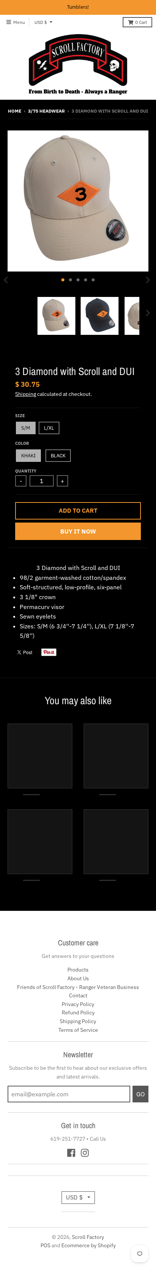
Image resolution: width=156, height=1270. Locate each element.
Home (14, 111)
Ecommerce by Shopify (88, 1245)
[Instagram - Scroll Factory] (84, 1152)
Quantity (25, 471)
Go (140, 1094)
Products (78, 969)
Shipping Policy (78, 1021)
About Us (78, 978)
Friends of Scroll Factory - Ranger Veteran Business (78, 987)
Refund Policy (78, 1012)
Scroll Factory (88, 1237)
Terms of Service (78, 1030)
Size (20, 415)
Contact (78, 995)
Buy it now (78, 531)
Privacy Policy (78, 1004)
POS (45, 1245)
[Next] (147, 280)
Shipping (25, 394)
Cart (141, 22)
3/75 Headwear (46, 111)
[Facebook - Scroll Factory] (71, 1152)
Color (22, 443)
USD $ (40, 22)
